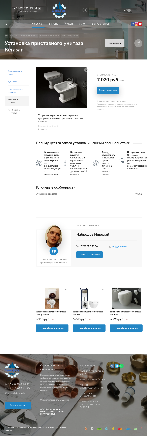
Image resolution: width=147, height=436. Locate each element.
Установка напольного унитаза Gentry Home (51, 313)
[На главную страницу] (59, 10)
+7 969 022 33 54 (25, 8)
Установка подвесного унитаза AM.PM (88, 313)
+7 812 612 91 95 (19, 388)
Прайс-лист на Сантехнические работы (90, 404)
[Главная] (6, 36)
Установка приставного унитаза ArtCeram (125, 313)
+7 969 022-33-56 (88, 246)
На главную (87, 366)
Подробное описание (52, 328)
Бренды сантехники (92, 380)
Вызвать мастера (108, 90)
